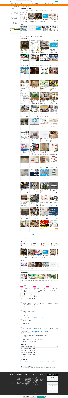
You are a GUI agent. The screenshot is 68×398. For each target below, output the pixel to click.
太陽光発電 (47, 361)
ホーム (10, 6)
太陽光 (26, 361)
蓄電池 (41, 361)
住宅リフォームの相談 (52, 367)
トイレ (31, 361)
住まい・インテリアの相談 (21, 6)
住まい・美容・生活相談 (14, 6)
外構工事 (44, 361)
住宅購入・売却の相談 (36, 367)
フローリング (37, 361)
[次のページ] (45, 234)
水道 (28, 361)
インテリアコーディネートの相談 (24, 367)
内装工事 (51, 361)
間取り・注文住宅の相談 (30, 367)
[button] (39, 346)
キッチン (34, 361)
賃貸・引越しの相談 (41, 367)
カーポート (54, 361)
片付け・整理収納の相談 (46, 367)
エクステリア (22, 361)
